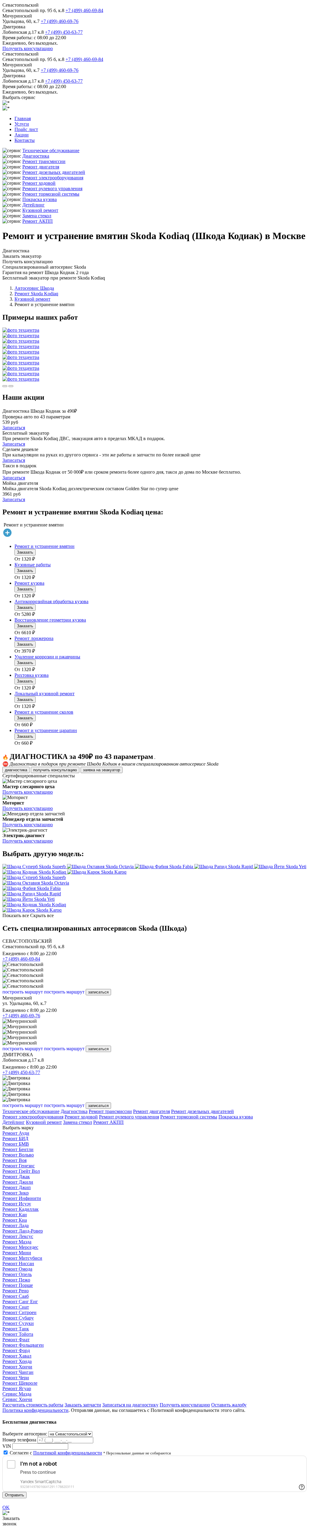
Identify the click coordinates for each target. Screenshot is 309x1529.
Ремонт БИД (15, 1138)
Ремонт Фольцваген (23, 1345)
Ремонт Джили (17, 1182)
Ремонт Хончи (17, 1366)
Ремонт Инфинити (21, 1198)
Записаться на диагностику (130, 1404)
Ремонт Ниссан (18, 1263)
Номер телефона (19, 1439)
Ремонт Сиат (15, 1307)
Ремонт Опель (17, 1274)
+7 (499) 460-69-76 (59, 21)
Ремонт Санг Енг (20, 1301)
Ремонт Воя (14, 1160)
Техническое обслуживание (50, 150)
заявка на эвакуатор (101, 770)
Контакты (24, 140)
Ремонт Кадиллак (20, 1209)
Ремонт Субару (18, 1317)
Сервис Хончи (17, 1399)
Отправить (14, 1495)
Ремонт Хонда (17, 1361)
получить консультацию (55, 770)
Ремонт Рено (15, 1290)
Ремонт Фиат (16, 1339)
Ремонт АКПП (37, 221)
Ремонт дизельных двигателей (53, 172)
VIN (6, 1446)
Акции (21, 134)
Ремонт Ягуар (16, 1388)
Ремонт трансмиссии (43, 161)
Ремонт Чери (15, 1377)
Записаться (13, 427)
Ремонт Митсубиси (22, 1258)
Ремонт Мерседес (20, 1247)
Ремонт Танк (15, 1328)
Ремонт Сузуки (18, 1323)
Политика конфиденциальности (35, 1410)
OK (6, 1507)
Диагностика (35, 155)
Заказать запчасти (83, 1404)
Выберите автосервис (24, 1433)
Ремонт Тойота (17, 1334)
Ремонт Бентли (17, 1149)
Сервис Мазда (16, 1393)
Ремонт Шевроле (19, 1383)
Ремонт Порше (17, 1285)
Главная (22, 118)
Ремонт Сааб (15, 1296)
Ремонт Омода (17, 1269)
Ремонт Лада (15, 1225)
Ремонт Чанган (17, 1372)
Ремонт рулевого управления (52, 188)
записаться (98, 992)
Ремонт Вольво (18, 1154)
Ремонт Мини (16, 1252)
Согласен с (56, 1452)
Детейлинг (33, 204)
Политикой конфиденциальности (67, 1452)
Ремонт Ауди (15, 1133)
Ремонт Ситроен (19, 1312)
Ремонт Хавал (16, 1355)
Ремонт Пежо (16, 1279)
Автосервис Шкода (34, 288)
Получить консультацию (27, 48)
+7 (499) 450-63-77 (64, 32)
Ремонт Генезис (18, 1165)
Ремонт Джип (16, 1187)
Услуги (21, 123)
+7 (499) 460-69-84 (84, 10)
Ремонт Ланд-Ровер (22, 1230)
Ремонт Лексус (17, 1236)
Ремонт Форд (16, 1350)
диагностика (16, 770)
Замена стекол (36, 215)
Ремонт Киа (14, 1220)
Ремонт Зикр (15, 1192)
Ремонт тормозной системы (50, 194)
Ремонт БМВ (15, 1144)
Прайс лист (26, 129)
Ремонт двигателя (40, 166)
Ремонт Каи (14, 1214)
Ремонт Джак (16, 1176)
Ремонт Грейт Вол (21, 1171)
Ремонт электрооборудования (52, 177)
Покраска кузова (39, 199)
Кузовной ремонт (40, 210)
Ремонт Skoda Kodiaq (36, 293)
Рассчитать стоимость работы (32, 1404)
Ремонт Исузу (16, 1203)
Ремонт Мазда (16, 1241)
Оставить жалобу (229, 1404)
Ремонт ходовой (39, 183)
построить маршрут (22, 991)
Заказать (25, 552)
